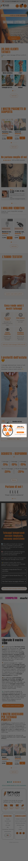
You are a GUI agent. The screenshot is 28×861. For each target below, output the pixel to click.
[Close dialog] (26, 424)
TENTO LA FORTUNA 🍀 (20, 432)
